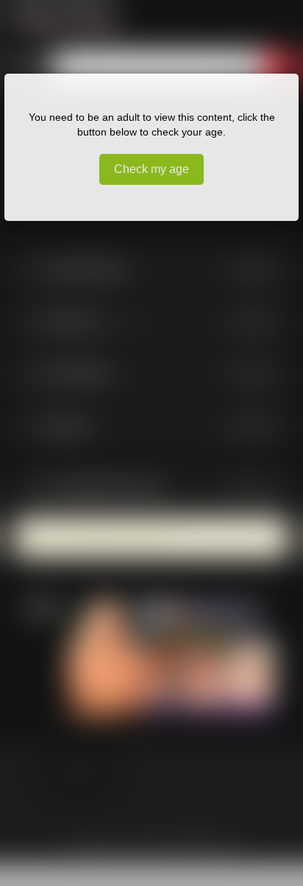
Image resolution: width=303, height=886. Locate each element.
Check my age (151, 169)
